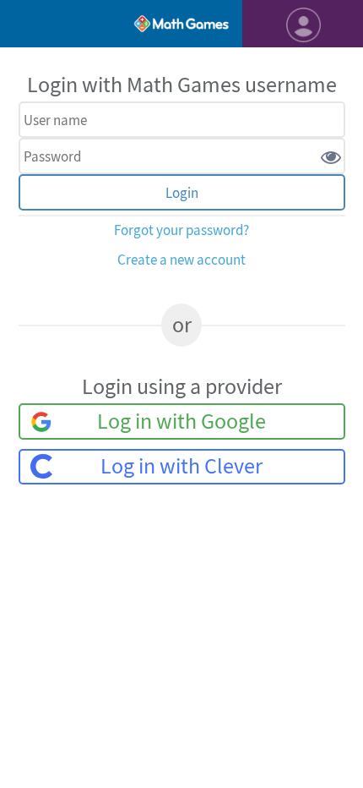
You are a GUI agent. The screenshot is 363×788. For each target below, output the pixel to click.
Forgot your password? (181, 230)
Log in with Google (181, 421)
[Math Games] (181, 23)
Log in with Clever (181, 466)
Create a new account (181, 260)
